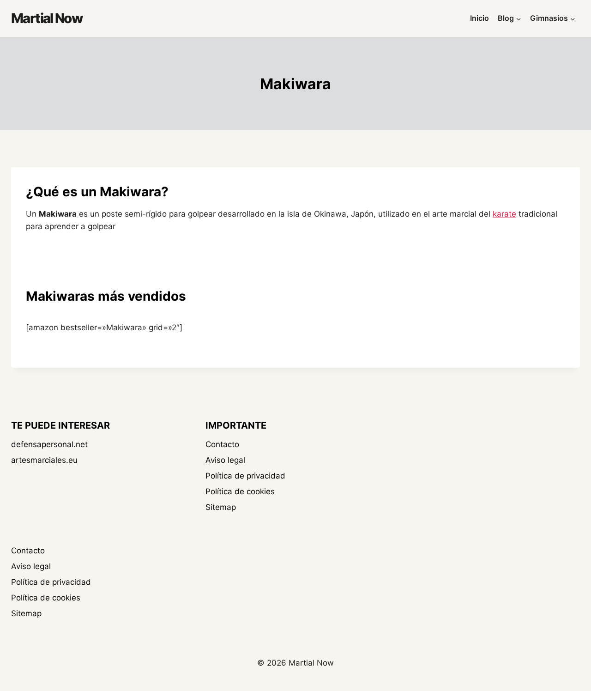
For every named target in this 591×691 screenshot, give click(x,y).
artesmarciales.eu (44, 460)
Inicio (479, 18)
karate (504, 213)
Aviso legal (225, 460)
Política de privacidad (245, 475)
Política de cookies (240, 491)
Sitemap (220, 507)
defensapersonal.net (49, 444)
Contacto (222, 444)
